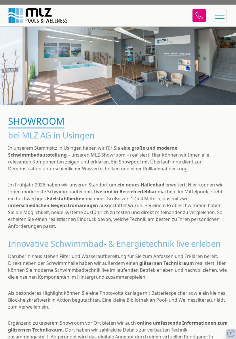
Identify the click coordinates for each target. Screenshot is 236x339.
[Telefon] (199, 15)
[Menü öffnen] (220, 15)
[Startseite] (34, 15)
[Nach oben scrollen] (230, 334)
